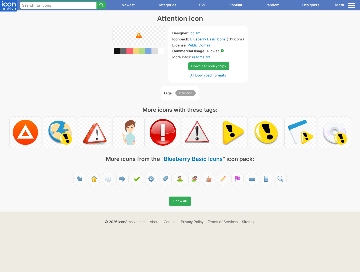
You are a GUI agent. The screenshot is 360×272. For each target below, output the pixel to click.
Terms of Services (223, 222)
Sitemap (248, 222)
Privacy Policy (192, 222)
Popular (235, 5)
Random (272, 5)
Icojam (195, 33)
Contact (170, 222)
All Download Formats (208, 75)
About (155, 222)
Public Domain (199, 45)
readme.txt (201, 57)
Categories (167, 5)
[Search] (101, 5)
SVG (202, 5)
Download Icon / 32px (208, 66)
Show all (180, 201)
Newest (128, 5)
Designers (310, 5)
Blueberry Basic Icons (208, 39)
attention (185, 93)
